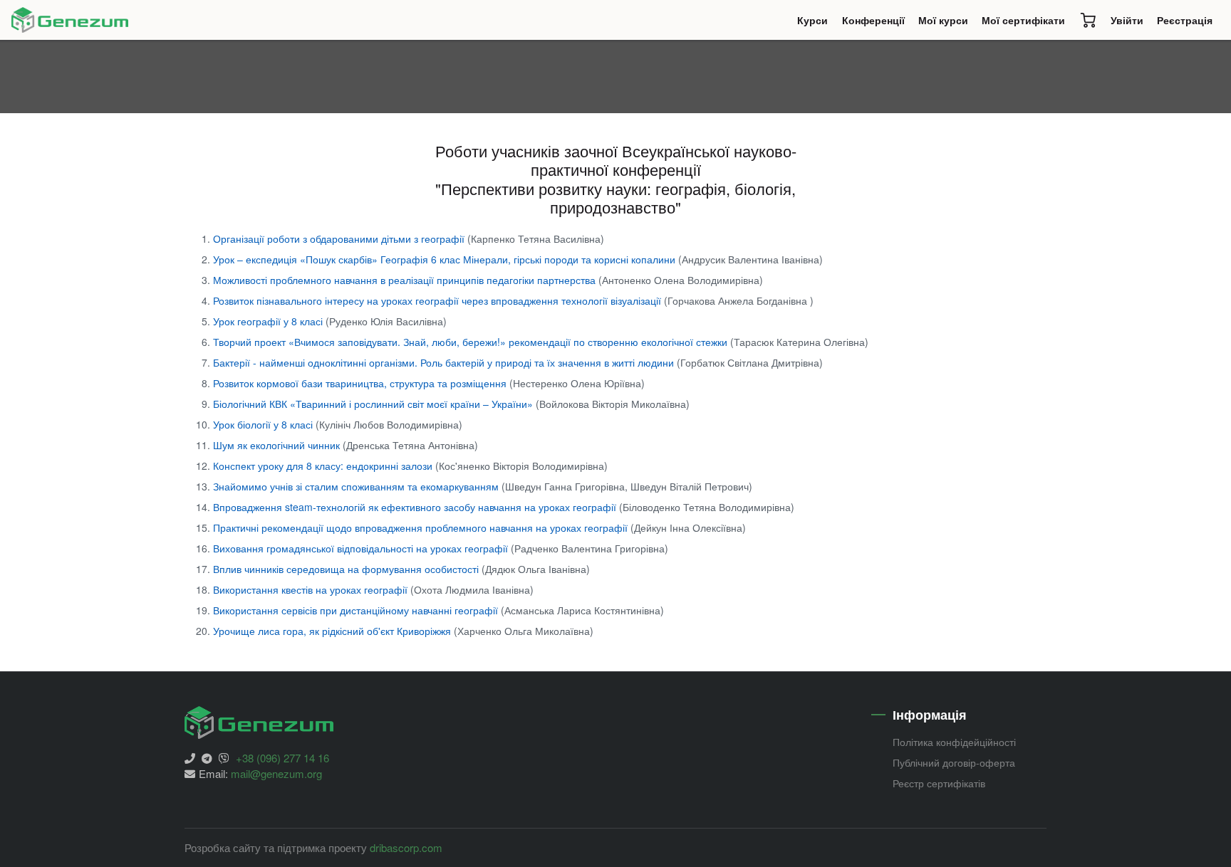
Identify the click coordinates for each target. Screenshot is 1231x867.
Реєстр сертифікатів (939, 783)
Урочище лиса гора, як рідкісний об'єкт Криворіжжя (333, 631)
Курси (816, 23)
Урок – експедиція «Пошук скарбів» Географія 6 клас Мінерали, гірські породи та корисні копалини (445, 259)
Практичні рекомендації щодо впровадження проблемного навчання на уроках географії (421, 527)
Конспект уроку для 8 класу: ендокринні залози (324, 465)
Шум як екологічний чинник (278, 445)
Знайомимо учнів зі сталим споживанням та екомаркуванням (357, 486)
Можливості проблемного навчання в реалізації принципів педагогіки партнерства (405, 280)
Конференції (876, 23)
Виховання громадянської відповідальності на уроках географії (362, 548)
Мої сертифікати (1023, 20)
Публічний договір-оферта (954, 762)
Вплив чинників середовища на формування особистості (347, 569)
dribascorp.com (406, 847)
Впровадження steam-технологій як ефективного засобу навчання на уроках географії (416, 507)
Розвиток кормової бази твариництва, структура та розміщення (361, 383)
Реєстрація (1184, 20)
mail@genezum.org (276, 773)
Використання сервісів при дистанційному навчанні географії (357, 610)
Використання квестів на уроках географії (311, 589)
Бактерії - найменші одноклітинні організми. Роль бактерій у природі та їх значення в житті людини (445, 362)
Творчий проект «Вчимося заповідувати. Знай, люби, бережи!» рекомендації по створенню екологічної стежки (471, 342)
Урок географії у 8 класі (269, 321)
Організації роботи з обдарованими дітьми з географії (340, 238)
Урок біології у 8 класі (264, 424)
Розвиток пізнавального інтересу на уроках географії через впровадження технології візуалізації (438, 300)
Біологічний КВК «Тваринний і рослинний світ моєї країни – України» (374, 403)
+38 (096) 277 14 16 (282, 757)
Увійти (1127, 20)
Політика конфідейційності (954, 742)
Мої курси (943, 20)
